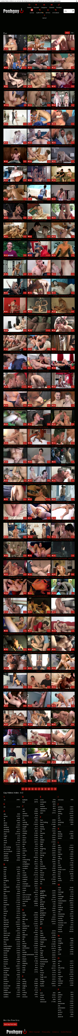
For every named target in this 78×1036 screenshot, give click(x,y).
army (12, 840)
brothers (12, 981)
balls (12, 878)
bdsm (12, 896)
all (12, 821)
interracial (47, 1002)
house (47, 973)
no (65, 952)
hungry (47, 981)
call (30, 809)
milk (65, 912)
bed (12, 907)
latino (65, 850)
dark (30, 917)
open (65, 972)
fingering (47, 849)
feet (47, 838)
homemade (47, 959)
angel (12, 836)
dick (30, 932)
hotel (47, 970)
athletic (12, 856)
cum (30, 892)
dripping (30, 963)
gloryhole (47, 908)
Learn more (57, 1)
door (30, 950)
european (47, 802)
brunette (12, 988)
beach (12, 898)
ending (30, 992)
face (47, 820)
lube (65, 876)
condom (30, 868)
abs (12, 814)
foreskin (47, 866)
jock (65, 820)
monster (65, 920)
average (12, 860)
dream (30, 959)
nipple (65, 950)
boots (12, 955)
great (47, 917)
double (30, 952)
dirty (30, 941)
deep (30, 924)
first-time (47, 853)
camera (30, 813)
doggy (30, 946)
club (30, 853)
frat (47, 870)
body (12, 944)
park (65, 999)
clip (30, 846)
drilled (30, 961)
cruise (30, 888)
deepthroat (30, 926)
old (65, 965)
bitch (12, 929)
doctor (30, 943)
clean (30, 840)
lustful (65, 880)
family (47, 827)
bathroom (12, 891)
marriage (65, 892)
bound (12, 962)
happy (47, 942)
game (47, 893)
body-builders (12, 946)
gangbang (47, 895)
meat (65, 905)
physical (65, 1016)
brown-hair (12, 986)
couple (30, 875)
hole (47, 955)
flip (47, 859)
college (30, 862)
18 (12, 800)
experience (47, 808)
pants (65, 997)
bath (12, 889)
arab (12, 838)
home (47, 957)
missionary (65, 914)
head (47, 951)
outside (65, 983)
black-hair (12, 935)
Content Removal (66, 1032)
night (65, 947)
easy (30, 979)
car (30, 818)
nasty (65, 941)
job (65, 818)
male (65, 888)
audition (12, 858)
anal (12, 834)
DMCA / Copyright (34, 1032)
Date (72, 33)
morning (65, 925)
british (12, 979)
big (12, 918)
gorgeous (47, 913)
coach (30, 855)
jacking (65, 807)
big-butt (12, 920)
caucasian (30, 824)
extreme (47, 811)
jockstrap (65, 822)
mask (65, 894)
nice (65, 945)
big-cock (12, 922)
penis (65, 1010)
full (47, 881)
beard (12, 900)
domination (30, 948)
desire (30, 930)
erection (30, 997)
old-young (65, 968)
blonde (12, 937)
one (65, 970)
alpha (12, 825)
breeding (12, 975)
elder (30, 988)
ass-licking (12, 849)
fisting (47, 855)
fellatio (47, 840)
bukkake (30, 800)
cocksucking (30, 859)
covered (30, 877)
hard (47, 944)
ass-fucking (12, 847)
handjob (47, 937)
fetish (47, 842)
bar (12, 883)
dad (30, 913)
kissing (65, 834)
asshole (12, 853)
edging (30, 986)
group (47, 919)
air (12, 818)
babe (12, 867)
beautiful (12, 904)
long (65, 872)
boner (12, 953)
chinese (30, 831)
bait (12, 874)
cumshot (30, 901)
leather (65, 854)
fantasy (47, 829)
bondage (12, 951)
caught (30, 827)
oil (65, 963)
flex (47, 857)
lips (65, 861)
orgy (65, 979)
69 (12, 807)
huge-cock (47, 977)
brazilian (12, 970)
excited (47, 806)
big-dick (12, 924)
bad (12, 872)
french (47, 873)
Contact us (55, 1032)
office (65, 961)
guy (47, 921)
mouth (65, 927)
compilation (30, 864)
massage (65, 896)
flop (47, 862)
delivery (30, 928)
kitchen (65, 836)
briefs (12, 977)
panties (65, 995)
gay (47, 900)
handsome (47, 940)
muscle (65, 931)
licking (65, 858)
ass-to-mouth (12, 851)
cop (30, 870)
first (47, 851)
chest (30, 829)
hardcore (47, 946)
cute (30, 903)
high (47, 953)
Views (67, 33)
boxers (12, 964)
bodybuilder (12, 948)
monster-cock (65, 923)
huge (47, 975)
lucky (65, 878)
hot (47, 968)
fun (47, 884)
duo (30, 972)
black (12, 931)
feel (47, 835)
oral (65, 974)
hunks (47, 983)
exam (47, 804)
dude (30, 970)
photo (65, 1014)
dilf (30, 939)
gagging (47, 891)
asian (12, 842)
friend (47, 875)
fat (47, 831)
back (12, 869)
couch (30, 873)
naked (65, 939)
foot (47, 864)
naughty (65, 943)
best (12, 915)
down (30, 957)
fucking (47, 879)
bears (12, 902)
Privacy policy (46, 1032)
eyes (47, 813)
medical (65, 907)
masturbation (65, 901)
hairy (47, 933)
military (65, 909)
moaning (65, 916)
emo (30, 990)
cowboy (30, 879)
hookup (47, 964)
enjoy (30, 994)
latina (65, 847)
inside (47, 997)
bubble (12, 990)
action (12, 816)
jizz (65, 816)
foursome (47, 868)
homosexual (47, 962)
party (65, 1001)
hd (47, 948)
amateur (12, 827)
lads (65, 845)
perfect (65, 1012)
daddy (30, 915)
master (65, 898)
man (65, 890)
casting (30, 822)
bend (12, 913)
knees (65, 838)
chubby (30, 833)
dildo (30, 937)
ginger (47, 904)
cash (30, 820)
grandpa (47, 915)
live (65, 863)
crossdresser (30, 886)
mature (65, 903)
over (65, 985)
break (12, 973)
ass (12, 845)
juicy (65, 824)
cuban (30, 890)
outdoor (65, 981)
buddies (12, 994)
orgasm (65, 976)
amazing (12, 829)
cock (30, 857)
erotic (47, 800)
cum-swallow (30, 899)
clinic (30, 844)
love (65, 874)
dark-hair (30, 919)
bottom (12, 959)
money (65, 918)
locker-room (65, 869)
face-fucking (47, 822)
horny (47, 966)
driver (30, 965)
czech (30, 906)
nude (65, 954)
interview (65, 800)
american (12, 832)
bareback (12, 887)
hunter (47, 986)
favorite (47, 833)
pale (65, 992)
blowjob (12, 940)
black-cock (12, 933)
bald (12, 876)
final (47, 846)
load (65, 865)
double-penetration (30, 954)
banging (12, 880)
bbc (12, 894)
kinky (65, 832)
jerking (65, 813)
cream (30, 881)
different (30, 935)
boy (12, 966)
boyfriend (12, 968)
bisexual (12, 926)
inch (47, 993)
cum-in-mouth (30, 895)
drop (30, 968)
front (47, 877)
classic (30, 838)
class (30, 835)
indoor (47, 995)
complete (30, 866)
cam (30, 811)
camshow (30, 816)
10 (48, 789)
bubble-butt (12, 992)
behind (12, 911)
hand (47, 935)
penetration (65, 1008)
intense (47, 999)
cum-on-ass (30, 897)
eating (30, 981)
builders (12, 997)
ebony (30, 983)
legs (65, 856)
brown (12, 983)
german (47, 902)
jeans (65, 811)
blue (12, 942)
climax (30, 842)
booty (12, 957)
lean (65, 852)
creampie (30, 884)
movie (65, 929)
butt (30, 802)
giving (47, 906)
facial (47, 824)
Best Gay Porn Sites (10, 1024)
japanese (65, 809)
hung (47, 979)
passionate (65, 1003)
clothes (30, 851)
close (30, 849)
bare (12, 885)
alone (12, 823)
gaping (47, 897)
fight (47, 844)
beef (12, 909)
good (47, 911)
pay (65, 1006)
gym (47, 924)
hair (47, 931)
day (30, 921)
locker (65, 867)
